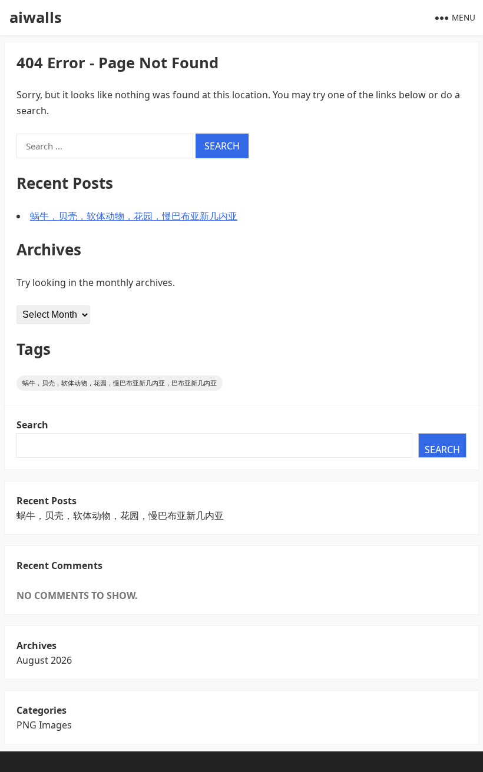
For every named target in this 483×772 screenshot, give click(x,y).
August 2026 (44, 660)
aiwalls (35, 17)
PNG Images (44, 724)
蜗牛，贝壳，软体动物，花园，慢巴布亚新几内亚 (133, 215)
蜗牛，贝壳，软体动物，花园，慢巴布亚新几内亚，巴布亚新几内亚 (119, 382)
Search (32, 424)
